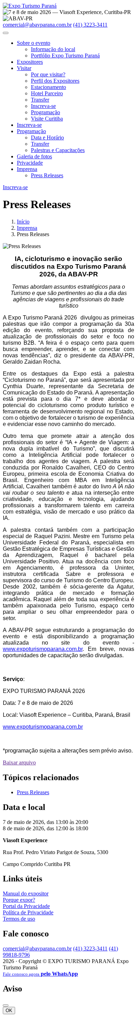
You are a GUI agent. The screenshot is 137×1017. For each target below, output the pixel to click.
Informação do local (53, 49)
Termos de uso (19, 919)
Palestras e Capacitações (58, 150)
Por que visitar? (48, 74)
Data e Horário (47, 137)
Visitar (24, 68)
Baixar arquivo (19, 762)
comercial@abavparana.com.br (37, 25)
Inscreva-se (43, 106)
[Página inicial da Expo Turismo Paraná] (30, 6)
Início (23, 222)
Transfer (40, 100)
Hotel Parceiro (47, 93)
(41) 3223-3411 (90, 25)
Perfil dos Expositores (55, 81)
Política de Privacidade (28, 912)
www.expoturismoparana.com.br (43, 649)
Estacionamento (48, 87)
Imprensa (27, 169)
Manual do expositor (25, 893)
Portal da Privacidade (26, 906)
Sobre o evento (33, 43)
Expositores (30, 62)
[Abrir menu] (5, 33)
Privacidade (30, 163)
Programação (45, 112)
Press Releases (47, 175)
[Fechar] (5, 1005)
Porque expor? (19, 900)
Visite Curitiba (47, 119)
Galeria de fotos (34, 156)
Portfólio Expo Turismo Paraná (65, 56)
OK (9, 1010)
